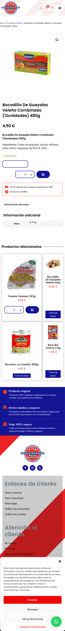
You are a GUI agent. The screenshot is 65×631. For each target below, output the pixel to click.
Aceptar (32, 599)
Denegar (32, 609)
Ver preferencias (32, 619)
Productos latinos (15, 23)
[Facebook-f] (25, 468)
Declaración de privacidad (32, 626)
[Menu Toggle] (60, 8)
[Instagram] (32, 468)
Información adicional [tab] (16, 204)
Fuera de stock (53, 314)
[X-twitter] (40, 468)
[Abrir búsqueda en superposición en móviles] (53, 8)
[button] (60, 561)
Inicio (2, 23)
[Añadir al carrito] (43, 174)
